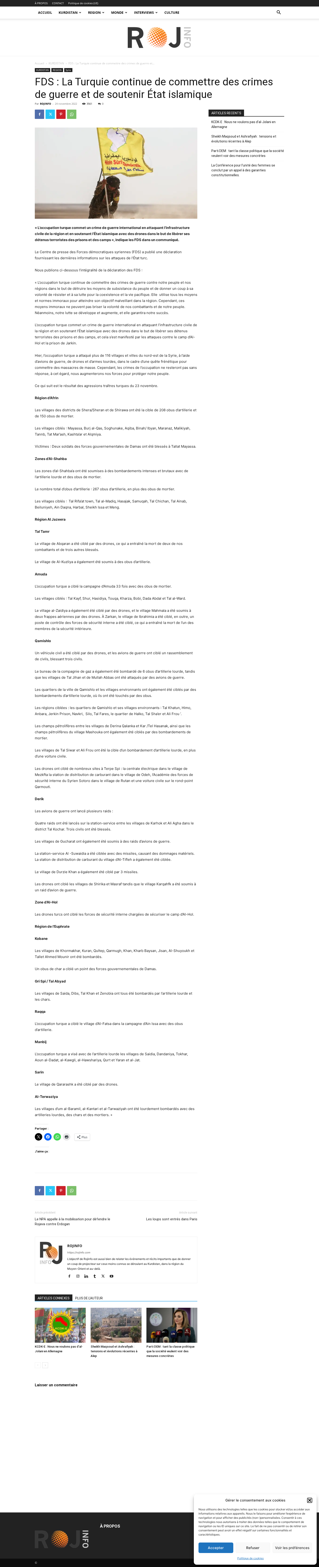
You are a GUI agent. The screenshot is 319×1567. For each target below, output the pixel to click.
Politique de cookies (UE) (83, 3)
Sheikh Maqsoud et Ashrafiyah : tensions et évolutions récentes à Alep (114, 1351)
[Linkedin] (88, 1276)
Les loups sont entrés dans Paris (171, 1219)
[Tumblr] (96, 1276)
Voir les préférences (292, 1548)
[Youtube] (113, 1276)
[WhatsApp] (71, 114)
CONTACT (58, 3)
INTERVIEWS (144, 12)
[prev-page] (38, 1365)
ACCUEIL (45, 12)
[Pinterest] (61, 114)
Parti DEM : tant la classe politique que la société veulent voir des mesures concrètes (170, 1351)
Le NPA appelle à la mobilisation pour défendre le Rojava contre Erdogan (72, 1221)
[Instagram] (79, 1276)
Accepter (216, 1548)
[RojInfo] (159, 37)
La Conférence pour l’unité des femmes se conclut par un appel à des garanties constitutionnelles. (243, 170)
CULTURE (171, 12)
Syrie (68, 70)
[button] (309, 1500)
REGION (94, 12)
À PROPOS (41, 3)
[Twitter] (50, 114)
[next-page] (45, 1365)
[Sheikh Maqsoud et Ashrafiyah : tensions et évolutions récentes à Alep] (116, 1325)
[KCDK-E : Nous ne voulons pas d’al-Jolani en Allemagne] (60, 1325)
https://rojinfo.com (78, 1252)
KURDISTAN (68, 12)
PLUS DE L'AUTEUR (89, 1298)
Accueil (39, 63)
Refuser (252, 1548)
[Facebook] (39, 114)
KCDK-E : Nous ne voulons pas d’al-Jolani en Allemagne (243, 124)
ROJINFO (45, 103)
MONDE (117, 12)
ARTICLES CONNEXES (54, 1298)
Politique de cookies (250, 1558)
